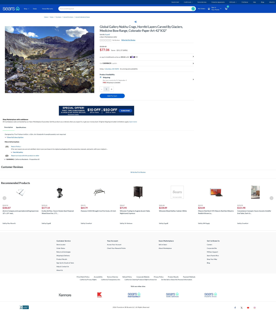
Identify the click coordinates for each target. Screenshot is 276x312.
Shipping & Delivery (63, 255)
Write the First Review (128, 40)
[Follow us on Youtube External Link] (248, 307)
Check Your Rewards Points (116, 248)
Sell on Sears (163, 244)
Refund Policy (127, 277)
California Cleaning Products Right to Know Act (141, 279)
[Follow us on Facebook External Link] (235, 307)
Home (46, 17)
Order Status (60, 248)
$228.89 (163, 207)
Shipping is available (111, 82)
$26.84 (201, 207)
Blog (208, 263)
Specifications (21, 127)
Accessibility (98, 277)
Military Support (212, 252)
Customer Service (63, 241)
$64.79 (84, 207)
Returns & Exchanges (63, 252)
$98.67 (122, 205)
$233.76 (5, 205)
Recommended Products (15, 183)
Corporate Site (212, 248)
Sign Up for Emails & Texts (65, 263)
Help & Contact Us (62, 266)
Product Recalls (61, 259)
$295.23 (44, 205)
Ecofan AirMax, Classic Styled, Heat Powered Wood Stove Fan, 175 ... (58, 212)
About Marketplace (165, 248)
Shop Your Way (212, 259)
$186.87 (7, 207)
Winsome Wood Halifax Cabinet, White (173, 211)
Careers (209, 244)
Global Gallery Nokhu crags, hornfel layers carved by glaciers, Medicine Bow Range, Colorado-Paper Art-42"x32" (141, 28)
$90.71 (83, 205)
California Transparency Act (110, 279)
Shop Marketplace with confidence (15, 119)
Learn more (133, 122)
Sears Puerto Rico (213, 255)
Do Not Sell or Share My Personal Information (176, 279)
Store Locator (61, 244)
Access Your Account (114, 244)
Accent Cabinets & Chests (82, 17)
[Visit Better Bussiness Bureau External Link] (24, 307)
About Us (59, 270)
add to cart (112, 96)
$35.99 (200, 205)
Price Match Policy (83, 277)
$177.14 (46, 207)
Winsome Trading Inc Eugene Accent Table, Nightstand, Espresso (135, 212)
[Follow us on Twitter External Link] (241, 307)
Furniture (58, 17)
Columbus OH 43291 (111, 69)
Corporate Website (143, 277)
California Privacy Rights (88, 279)
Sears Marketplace (166, 241)
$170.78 (240, 205)
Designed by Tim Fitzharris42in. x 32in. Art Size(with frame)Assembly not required (35, 134)
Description (8, 127)
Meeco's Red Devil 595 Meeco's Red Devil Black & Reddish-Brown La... (216, 212)
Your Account (112, 241)
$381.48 (162, 205)
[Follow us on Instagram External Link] (254, 307)
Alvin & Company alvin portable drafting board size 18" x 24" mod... (20, 212)
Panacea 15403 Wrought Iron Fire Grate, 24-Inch (98, 211)
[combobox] (127, 8)
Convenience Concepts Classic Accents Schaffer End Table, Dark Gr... (254, 212)
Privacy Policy (158, 277)
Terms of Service (112, 277)
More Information (12, 142)
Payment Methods (189, 277)
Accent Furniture (68, 17)
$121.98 (241, 207)
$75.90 (123, 207)
